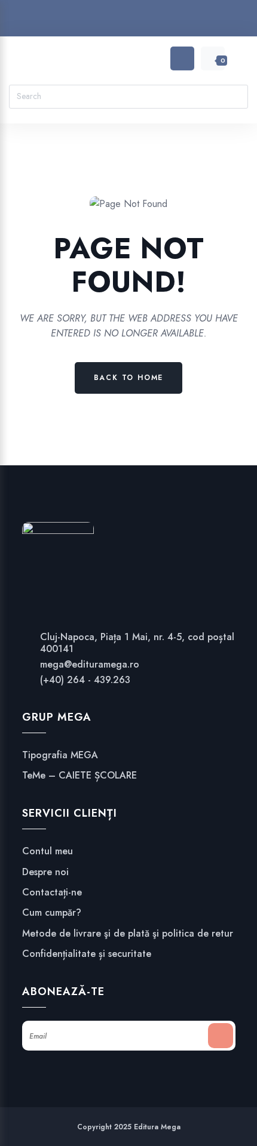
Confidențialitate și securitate (86, 953)
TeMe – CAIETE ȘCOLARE (79, 775)
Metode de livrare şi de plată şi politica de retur (127, 933)
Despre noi (45, 872)
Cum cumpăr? (51, 912)
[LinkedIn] (151, 20)
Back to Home (129, 377)
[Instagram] (129, 20)
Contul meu (47, 851)
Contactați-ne (52, 892)
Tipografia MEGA (60, 755)
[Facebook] (106, 20)
